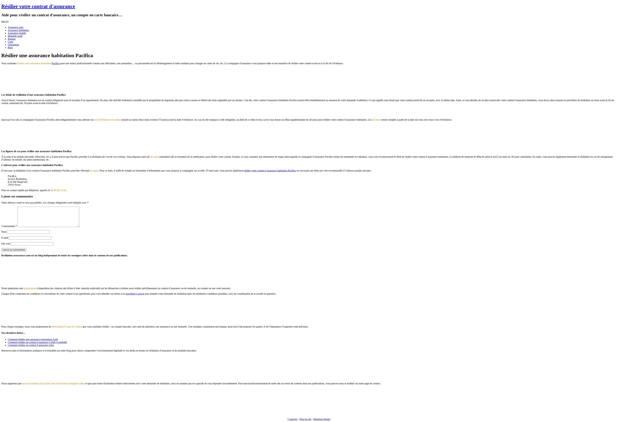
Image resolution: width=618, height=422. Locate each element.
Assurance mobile (17, 33)
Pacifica (56, 63)
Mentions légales (321, 419)
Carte (10, 41)
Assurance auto (15, 27)
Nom (3, 231)
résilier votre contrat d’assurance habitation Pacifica (270, 170)
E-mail (4, 237)
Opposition (13, 44)
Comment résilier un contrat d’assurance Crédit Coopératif (37, 342)
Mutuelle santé (15, 36)
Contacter (292, 419)
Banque (12, 39)
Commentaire (9, 226)
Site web (5, 243)
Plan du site (305, 419)
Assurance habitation (18, 30)
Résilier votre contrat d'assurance (38, 6)
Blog (10, 47)
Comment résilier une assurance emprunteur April (33, 339)
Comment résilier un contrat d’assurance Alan (31, 345)
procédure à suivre (135, 293)
